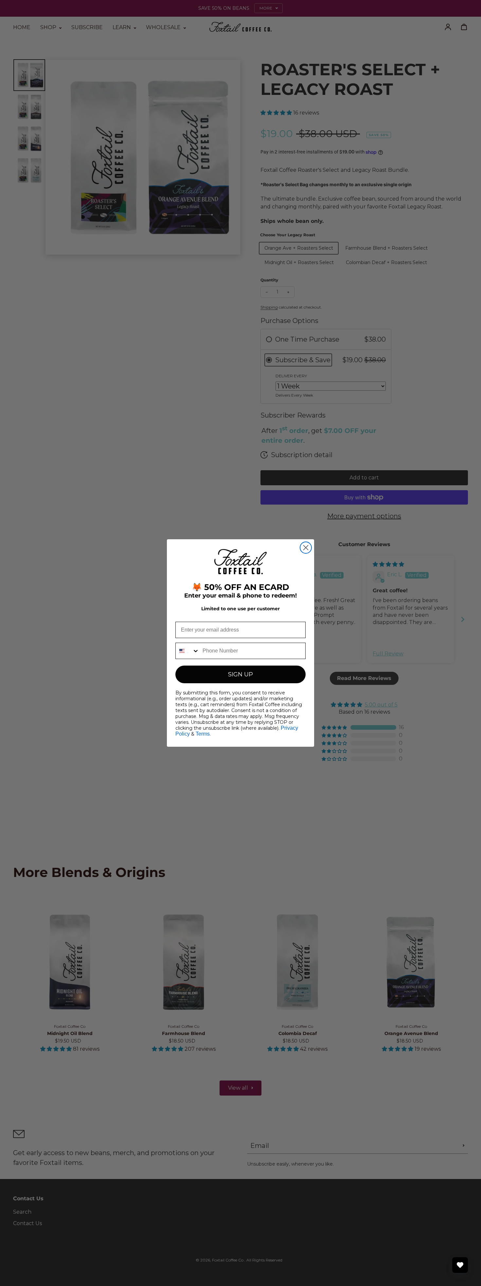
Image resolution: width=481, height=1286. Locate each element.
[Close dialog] (306, 547)
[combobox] (187, 651)
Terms (203, 734)
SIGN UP (240, 674)
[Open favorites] (460, 1265)
